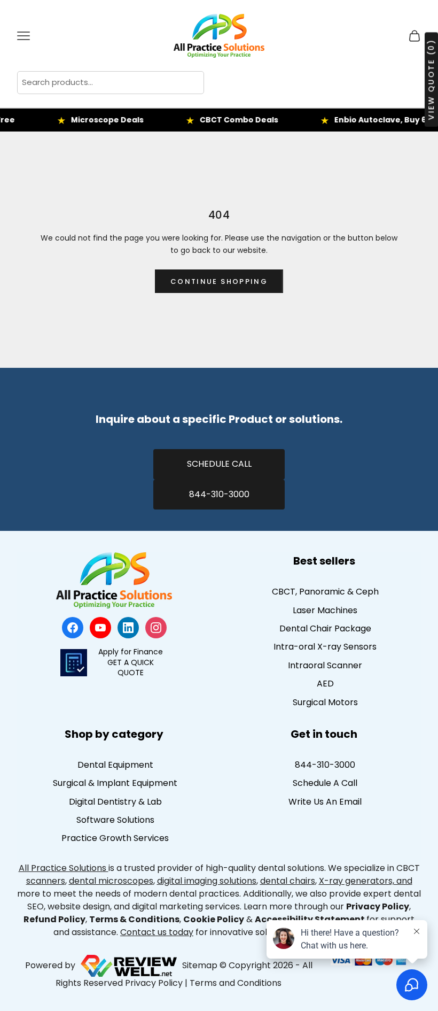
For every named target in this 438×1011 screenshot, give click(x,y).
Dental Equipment (115, 765)
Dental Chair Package (325, 628)
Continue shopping (219, 281)
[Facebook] (72, 627)
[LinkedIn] (128, 627)
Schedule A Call (325, 783)
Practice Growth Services (115, 838)
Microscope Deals (97, 119)
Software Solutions (115, 820)
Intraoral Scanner (325, 665)
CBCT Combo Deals (229, 119)
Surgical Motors (325, 702)
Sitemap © (204, 965)
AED (325, 683)
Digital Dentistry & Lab (115, 802)
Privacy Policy (154, 983)
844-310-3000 (219, 494)
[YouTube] (100, 627)
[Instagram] (156, 627)
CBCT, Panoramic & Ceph (325, 591)
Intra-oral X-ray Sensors (325, 646)
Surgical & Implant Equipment (115, 783)
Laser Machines (325, 610)
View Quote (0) (431, 79)
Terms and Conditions (235, 983)
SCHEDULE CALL (219, 464)
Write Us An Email (325, 802)
